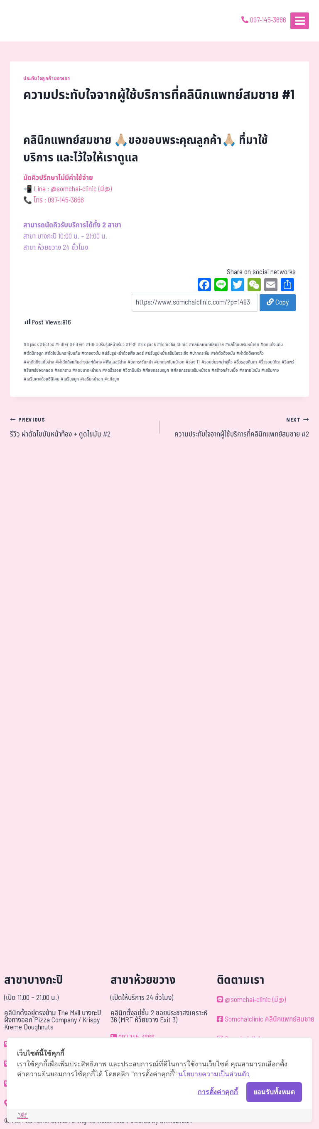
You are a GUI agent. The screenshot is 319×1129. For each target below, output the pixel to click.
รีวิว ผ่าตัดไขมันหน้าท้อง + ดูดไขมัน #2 (60, 428)
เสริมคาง (270, 370)
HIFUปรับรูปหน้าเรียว (105, 344)
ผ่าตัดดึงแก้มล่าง (39, 362)
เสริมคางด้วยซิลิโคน (41, 379)
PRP (131, 344)
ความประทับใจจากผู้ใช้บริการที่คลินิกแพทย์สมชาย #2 (241, 428)
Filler (62, 344)
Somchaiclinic (172, 344)
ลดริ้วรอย (111, 370)
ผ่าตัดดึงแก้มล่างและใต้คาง (78, 362)
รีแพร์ (288, 362)
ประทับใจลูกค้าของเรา (46, 78)
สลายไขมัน (249, 370)
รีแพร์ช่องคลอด (38, 370)
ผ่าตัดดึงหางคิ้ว (250, 353)
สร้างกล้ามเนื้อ (224, 370)
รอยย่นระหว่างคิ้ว (217, 362)
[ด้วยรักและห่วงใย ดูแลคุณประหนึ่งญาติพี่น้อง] (30, 20)
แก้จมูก (111, 379)
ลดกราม (62, 370)
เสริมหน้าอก (91, 379)
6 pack (31, 344)
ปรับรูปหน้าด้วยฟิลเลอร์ (123, 353)
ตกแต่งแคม (271, 344)
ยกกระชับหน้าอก (169, 362)
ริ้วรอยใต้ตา (269, 362)
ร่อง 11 (193, 362)
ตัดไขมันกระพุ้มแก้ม (62, 353)
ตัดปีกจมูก (34, 353)
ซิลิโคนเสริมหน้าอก (242, 344)
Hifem (77, 344)
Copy (281, 302)
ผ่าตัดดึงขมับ (223, 353)
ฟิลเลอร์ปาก (114, 362)
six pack (147, 344)
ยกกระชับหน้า (140, 362)
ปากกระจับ (199, 353)
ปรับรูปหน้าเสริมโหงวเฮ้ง (166, 353)
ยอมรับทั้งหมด (274, 1092)
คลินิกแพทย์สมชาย (206, 344)
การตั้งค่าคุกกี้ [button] (218, 1092)
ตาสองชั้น (91, 353)
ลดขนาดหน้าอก (86, 370)
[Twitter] (237, 286)
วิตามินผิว (132, 370)
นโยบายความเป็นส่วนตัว (214, 1074)
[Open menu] (299, 20)
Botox (47, 344)
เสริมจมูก (70, 379)
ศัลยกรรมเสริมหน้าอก (190, 370)
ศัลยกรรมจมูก (155, 370)
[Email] (271, 286)
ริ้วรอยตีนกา (245, 362)
